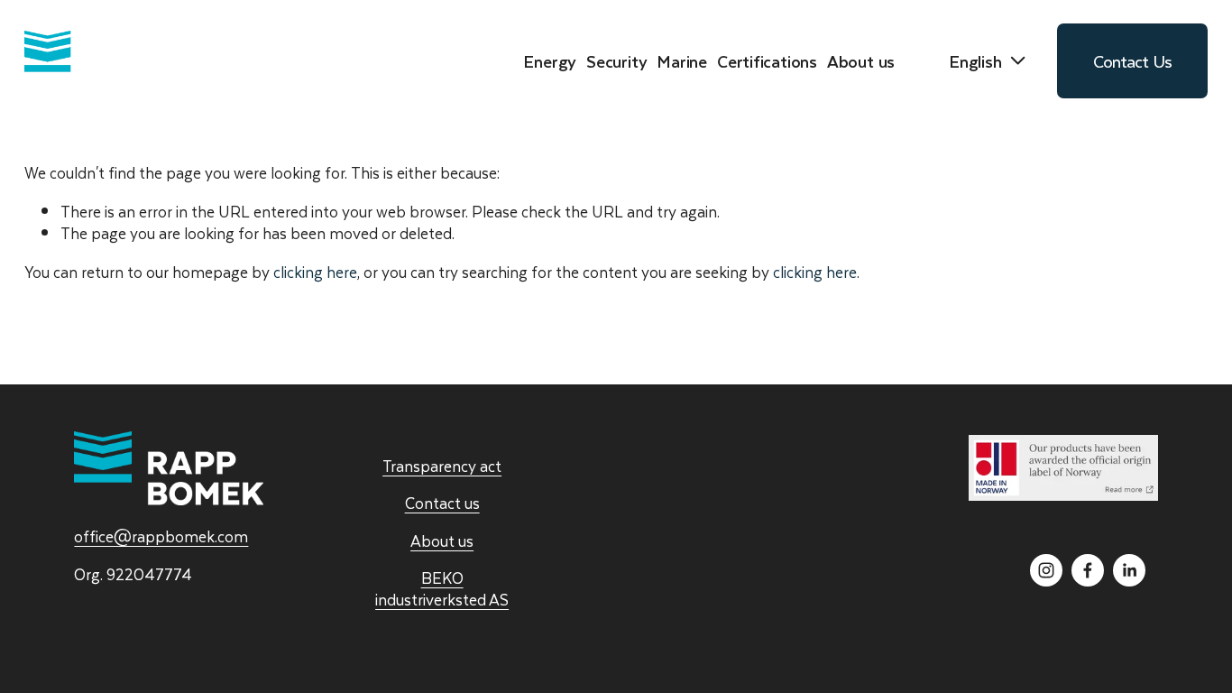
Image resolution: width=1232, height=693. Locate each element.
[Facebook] (1087, 570)
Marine (682, 61)
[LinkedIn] (1129, 570)
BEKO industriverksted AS (442, 589)
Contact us (442, 503)
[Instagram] (1046, 570)
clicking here (315, 271)
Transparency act (441, 466)
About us (441, 541)
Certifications (767, 61)
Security (616, 61)
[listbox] (975, 61)
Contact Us (1132, 61)
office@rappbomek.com (161, 537)
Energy (549, 61)
